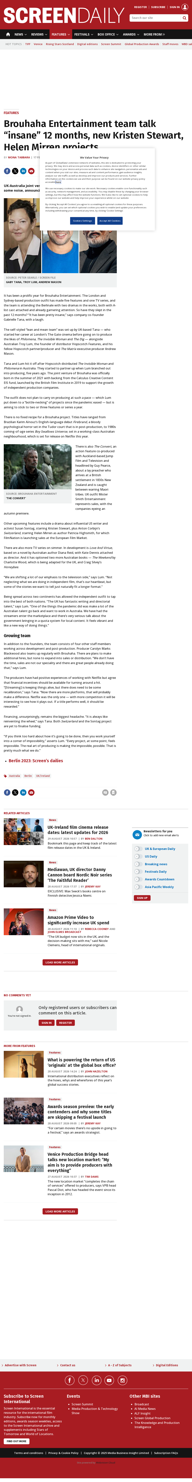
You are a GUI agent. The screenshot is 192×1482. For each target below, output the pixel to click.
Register (140, 7)
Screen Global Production (152, 1418)
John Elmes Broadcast (64, 932)
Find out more (16, 1441)
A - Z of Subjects (120, 1365)
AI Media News (145, 1409)
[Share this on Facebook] (7, 171)
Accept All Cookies (110, 220)
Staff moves (170, 44)
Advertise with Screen (20, 1365)
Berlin (28, 776)
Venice (38, 44)
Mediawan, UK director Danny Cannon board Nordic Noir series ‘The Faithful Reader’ (80, 875)
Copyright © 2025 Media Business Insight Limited (116, 1453)
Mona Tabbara (19, 157)
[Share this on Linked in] (23, 171)
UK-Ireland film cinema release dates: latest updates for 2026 (78, 830)
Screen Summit (111, 44)
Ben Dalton (93, 838)
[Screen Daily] (64, 22)
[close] (116, 785)
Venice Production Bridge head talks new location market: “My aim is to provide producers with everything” (80, 1162)
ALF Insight (142, 1413)
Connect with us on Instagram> (122, 1380)
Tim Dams (92, 1176)
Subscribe (158, 7)
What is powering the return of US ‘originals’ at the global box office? (82, 1062)
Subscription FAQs (166, 1453)
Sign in (175, 7)
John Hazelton (96, 1071)
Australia (14, 776)
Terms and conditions (28, 1453)
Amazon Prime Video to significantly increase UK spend (78, 920)
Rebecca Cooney (97, 929)
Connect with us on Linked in (96, 1380)
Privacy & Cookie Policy (63, 1453)
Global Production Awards (142, 44)
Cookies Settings (82, 220)
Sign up (142, 898)
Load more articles (60, 962)
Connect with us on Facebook (69, 1380)
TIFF (27, 44)
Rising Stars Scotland (60, 44)
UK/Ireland (43, 776)
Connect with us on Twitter (83, 1380)
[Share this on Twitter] (15, 171)
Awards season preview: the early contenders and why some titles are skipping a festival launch (81, 1112)
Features (11, 113)
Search (185, 18)
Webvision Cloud (105, 1462)
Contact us (67, 1365)
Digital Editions (167, 1365)
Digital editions (87, 44)
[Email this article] (31, 171)
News (52, 820)
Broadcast (141, 1404)
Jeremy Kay (93, 886)
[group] (153, 34)
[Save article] (113, 792)
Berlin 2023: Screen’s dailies (36, 760)
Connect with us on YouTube (109, 1380)
